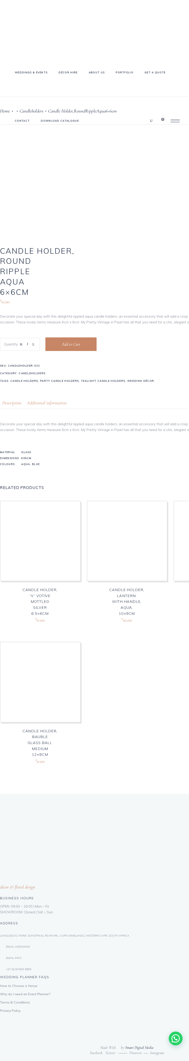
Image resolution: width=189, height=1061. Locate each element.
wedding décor (140, 380)
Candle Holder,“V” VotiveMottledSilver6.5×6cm (40, 601)
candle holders (24, 380)
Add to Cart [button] (30, 625)
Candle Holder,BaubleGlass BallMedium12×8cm (40, 743)
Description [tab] (11, 403)
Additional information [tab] (47, 403)
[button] (176, 1038)
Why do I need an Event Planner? (25, 994)
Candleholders (32, 373)
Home (5, 111)
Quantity (11, 344)
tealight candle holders (103, 380)
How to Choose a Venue (18, 986)
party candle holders (59, 380)
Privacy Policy (10, 1011)
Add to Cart (71, 344)
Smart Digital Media (139, 1047)
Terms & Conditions (15, 1002)
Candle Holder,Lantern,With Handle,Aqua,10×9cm (126, 601)
